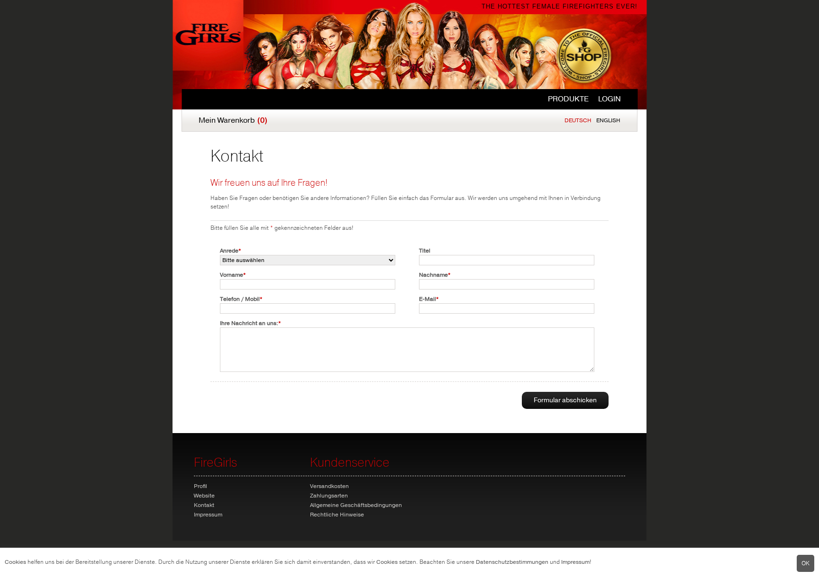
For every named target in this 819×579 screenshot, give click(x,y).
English (608, 120)
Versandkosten (329, 486)
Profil (200, 486)
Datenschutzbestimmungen (512, 562)
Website (204, 495)
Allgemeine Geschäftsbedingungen (356, 505)
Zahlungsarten (329, 495)
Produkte (568, 99)
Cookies (15, 562)
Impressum (575, 562)
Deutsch (578, 120)
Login (609, 99)
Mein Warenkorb (233, 120)
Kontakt (204, 505)
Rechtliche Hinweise (337, 514)
